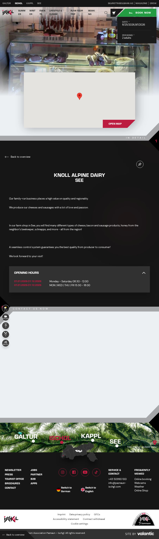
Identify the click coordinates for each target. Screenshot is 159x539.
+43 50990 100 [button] (117, 479)
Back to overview (20, 156)
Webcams (140, 483)
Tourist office (14, 479)
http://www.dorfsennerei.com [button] (46, 386)
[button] (106, 13)
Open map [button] (115, 123)
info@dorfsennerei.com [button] (44, 380)
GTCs (97, 514)
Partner (36, 474)
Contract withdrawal (94, 519)
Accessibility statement (66, 519)
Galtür (7, 3)
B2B (33, 479)
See (39, 3)
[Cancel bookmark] (140, 164)
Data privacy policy (79, 514)
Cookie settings (79, 523)
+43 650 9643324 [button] (40, 372)
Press (9, 474)
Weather (139, 486)
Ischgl (18, 3)
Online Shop (141, 490)
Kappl (29, 3)
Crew (153, 3)
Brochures (12, 483)
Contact (10, 488)
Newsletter (13, 470)
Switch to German (66, 490)
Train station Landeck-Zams (142, 447)
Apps (34, 483)
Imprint (62, 514)
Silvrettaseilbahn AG (120, 3)
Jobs (34, 470)
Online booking (142, 479)
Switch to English (90, 490)
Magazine (141, 3)
